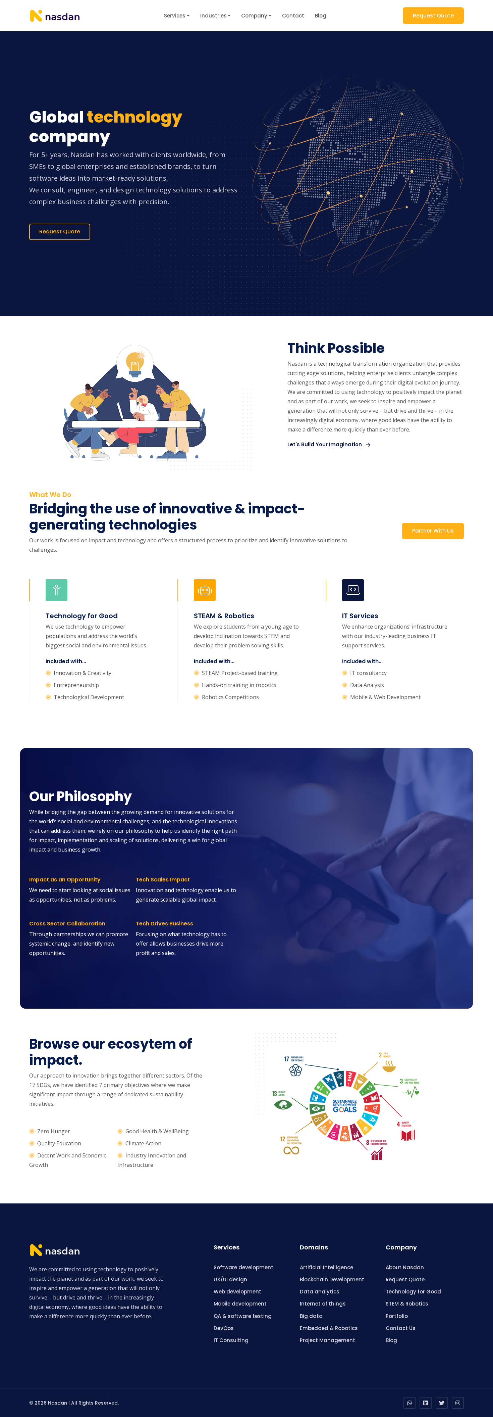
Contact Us (401, 1328)
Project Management (327, 1340)
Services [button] (174, 15)
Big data (311, 1316)
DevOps (224, 1328)
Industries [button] (213, 15)
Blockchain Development (332, 1279)
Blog (320, 15)
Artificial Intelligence (326, 1267)
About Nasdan (405, 1267)
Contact (293, 15)
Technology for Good (413, 1291)
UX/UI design (230, 1279)
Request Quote (433, 15)
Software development (243, 1267)
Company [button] (254, 15)
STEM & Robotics (407, 1303)
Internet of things (323, 1303)
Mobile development (240, 1303)
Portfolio (397, 1316)
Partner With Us (433, 531)
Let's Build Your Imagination (325, 444)
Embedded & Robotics (329, 1328)
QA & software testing (243, 1316)
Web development (237, 1291)
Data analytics (319, 1291)
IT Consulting (231, 1340)
